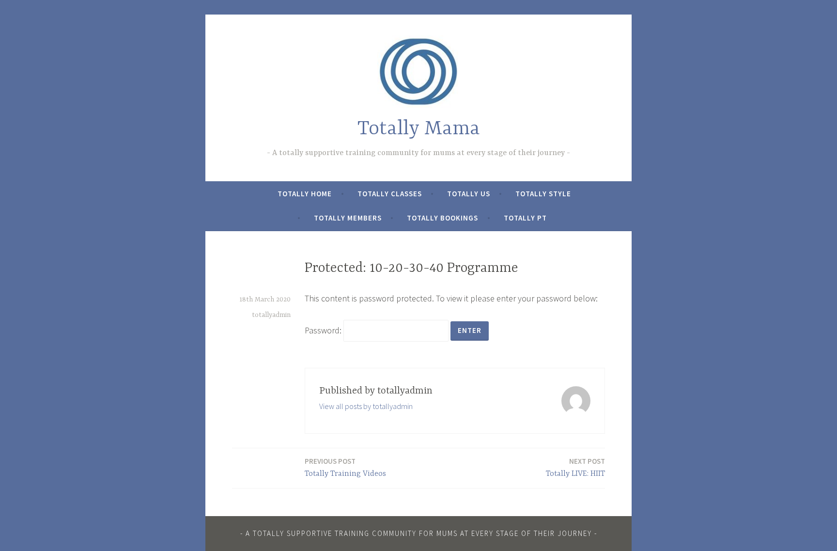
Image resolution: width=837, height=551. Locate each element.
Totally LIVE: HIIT (575, 467)
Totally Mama (418, 129)
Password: (324, 330)
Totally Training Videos (345, 467)
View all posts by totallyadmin (366, 406)
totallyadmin (271, 315)
